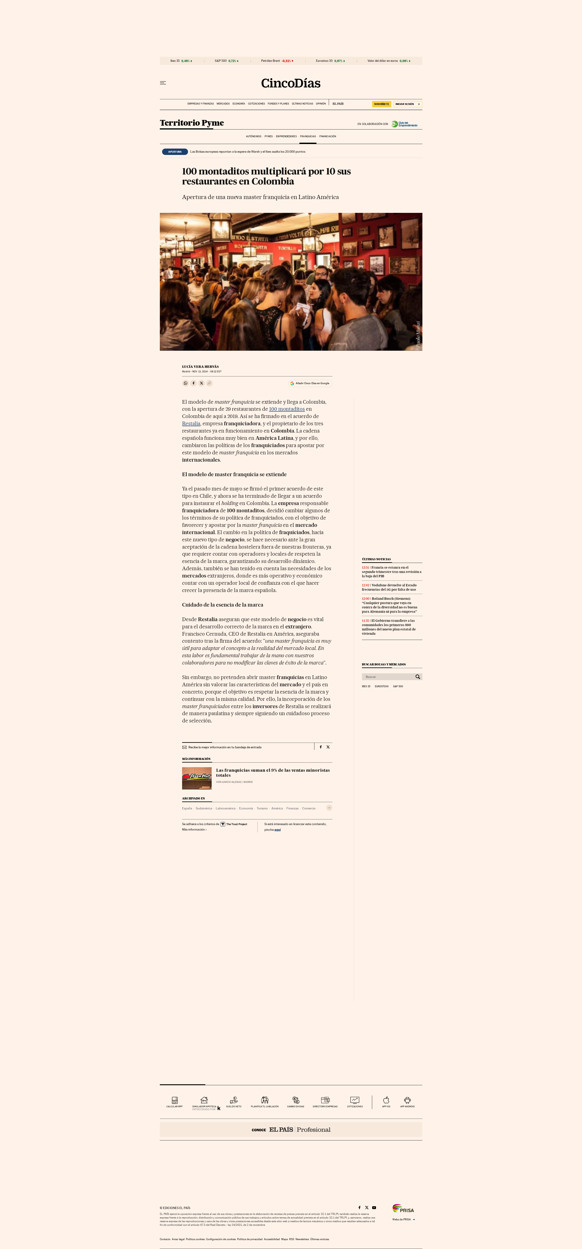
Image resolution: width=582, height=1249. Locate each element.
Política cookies (195, 1239)
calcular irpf (174, 1106)
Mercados (223, 103)
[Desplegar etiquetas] (329, 808)
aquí (277, 829)
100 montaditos (287, 409)
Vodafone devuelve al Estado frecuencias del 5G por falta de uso (389, 587)
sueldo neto (233, 1106)
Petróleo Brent (270, 60)
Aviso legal (178, 1239)
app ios (386, 1106)
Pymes (269, 136)
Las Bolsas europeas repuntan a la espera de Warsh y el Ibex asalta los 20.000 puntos (247, 151)
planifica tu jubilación (265, 1106)
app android (407, 1106)
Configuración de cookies (221, 1239)
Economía (239, 103)
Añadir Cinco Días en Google (312, 383)
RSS (291, 1239)
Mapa (284, 1239)
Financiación (327, 136)
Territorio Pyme (192, 123)
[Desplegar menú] (163, 83)
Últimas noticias (302, 103)
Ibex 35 (175, 60)
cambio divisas (295, 1106)
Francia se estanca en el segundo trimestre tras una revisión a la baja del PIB (391, 571)
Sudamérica (204, 808)
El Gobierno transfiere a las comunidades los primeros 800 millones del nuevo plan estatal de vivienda (389, 627)
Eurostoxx (382, 686)
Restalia (191, 423)
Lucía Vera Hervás (200, 367)
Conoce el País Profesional (291, 1129)
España (187, 808)
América (277, 808)
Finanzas (292, 808)
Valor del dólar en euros (383, 60)
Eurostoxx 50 (324, 60)
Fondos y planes (278, 103)
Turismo (262, 808)
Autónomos (253, 136)
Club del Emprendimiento (405, 124)
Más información (193, 829)
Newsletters (302, 1239)
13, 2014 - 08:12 (206, 371)
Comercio (309, 808)
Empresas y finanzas (201, 103)
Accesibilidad (272, 1239)
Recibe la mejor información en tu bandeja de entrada (224, 747)
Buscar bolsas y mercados (384, 664)
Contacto (165, 1239)
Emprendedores (286, 136)
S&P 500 (221, 60)
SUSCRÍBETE (381, 104)
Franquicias (308, 136)
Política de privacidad (250, 1239)
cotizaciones (355, 1106)
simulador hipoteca (204, 1106)
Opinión (321, 103)
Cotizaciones (256, 103)
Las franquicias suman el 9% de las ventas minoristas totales (273, 773)
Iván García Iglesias (228, 782)
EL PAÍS (336, 102)
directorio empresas (325, 1106)
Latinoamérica (226, 808)
